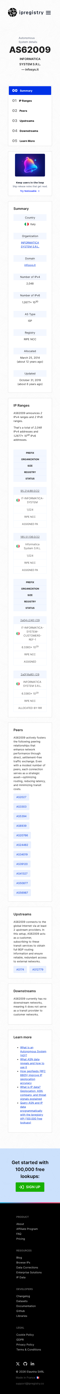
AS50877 (22, 883)
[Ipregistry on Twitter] (18, 1364)
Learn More (23, 141)
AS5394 (21, 816)
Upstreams (23, 121)
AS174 (20, 969)
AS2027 (21, 797)
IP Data (21, 1277)
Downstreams (25, 131)
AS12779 (37, 969)
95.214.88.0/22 (30, 490)
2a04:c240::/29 (30, 620)
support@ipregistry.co (30, 1383)
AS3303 (21, 806)
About (20, 1224)
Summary (22, 90)
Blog (19, 1257)
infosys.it (30, 265)
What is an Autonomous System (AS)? (33, 1051)
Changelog (23, 1296)
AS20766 (22, 835)
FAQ (18, 1233)
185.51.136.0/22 (30, 536)
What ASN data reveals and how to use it (32, 1063)
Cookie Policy (25, 1334)
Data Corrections (27, 1267)
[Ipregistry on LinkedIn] (32, 1364)
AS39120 (22, 864)
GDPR (20, 1339)
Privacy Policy (25, 1344)
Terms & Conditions (28, 1349)
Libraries (21, 1316)
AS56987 (22, 892)
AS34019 (22, 854)
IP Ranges (22, 100)
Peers (19, 110)
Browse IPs (23, 1262)
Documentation (26, 1306)
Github (20, 1311)
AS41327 (22, 873)
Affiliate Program (27, 1229)
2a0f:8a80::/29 (30, 674)
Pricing (20, 1238)
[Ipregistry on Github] (25, 1364)
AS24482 (22, 844)
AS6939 (21, 825)
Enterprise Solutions (29, 1272)
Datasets (22, 1301)
